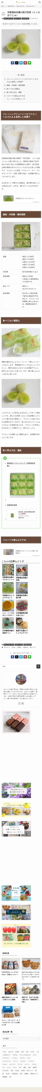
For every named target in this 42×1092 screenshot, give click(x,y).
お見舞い (19, 647)
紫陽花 (26, 1073)
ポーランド (12, 1064)
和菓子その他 (17, 18)
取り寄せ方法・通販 (14, 92)
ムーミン (27, 1064)
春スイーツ (30, 1070)
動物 (25, 1067)
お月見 (17, 1051)
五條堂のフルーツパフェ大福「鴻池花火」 (27, 552)
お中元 (13, 647)
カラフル (22, 1058)
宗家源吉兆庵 (25, 18)
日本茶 (23, 1070)
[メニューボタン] (2, 2)
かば (27, 1051)
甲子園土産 (15, 1073)
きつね (32, 1051)
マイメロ (20, 1064)
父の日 (7, 1073)
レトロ (9, 1067)
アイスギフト (5, 1058)
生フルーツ (7, 647)
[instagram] (22, 703)
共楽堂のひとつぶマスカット (25, 198)
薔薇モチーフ (34, 1073)
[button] (12, 62)
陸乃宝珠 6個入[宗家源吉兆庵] (26, 511)
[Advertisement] (21, 759)
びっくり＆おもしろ (25, 1055)
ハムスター (23, 1061)
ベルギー (4, 1064)
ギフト (29, 1058)
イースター (15, 1058)
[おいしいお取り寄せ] (21, 2)
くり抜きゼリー (6, 1055)
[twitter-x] (19, 703)
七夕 (20, 1067)
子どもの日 (5, 1070)
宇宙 (12, 1070)
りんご (34, 1055)
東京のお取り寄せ (8, 18)
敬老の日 (25, 647)
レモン (15, 1067)
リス (3, 1067)
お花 (22, 1051)
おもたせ (10, 1051)
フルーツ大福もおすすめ (16, 96)
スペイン (15, 1061)
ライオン (34, 1064)
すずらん (15, 1055)
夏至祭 (34, 1067)
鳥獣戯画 (4, 1077)
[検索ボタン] (39, 2)
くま (37, 1051)
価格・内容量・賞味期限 (16, 85)
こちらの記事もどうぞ (17, 99)
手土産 (17, 1070)
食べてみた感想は (13, 89)
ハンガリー (31, 1061)
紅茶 (21, 1073)
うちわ (4, 1051)
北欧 (29, 1067)
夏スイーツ (33, 647)
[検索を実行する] (38, 666)
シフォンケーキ (6, 1061)
